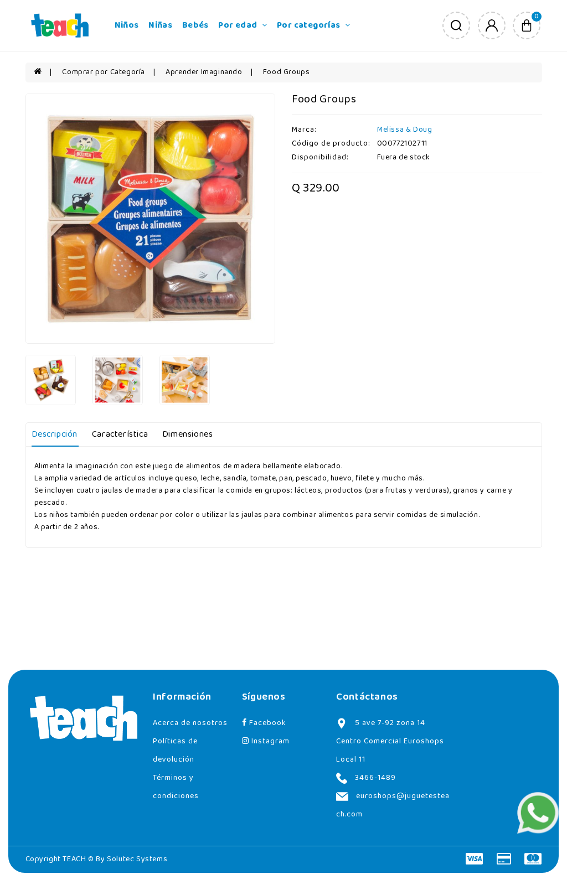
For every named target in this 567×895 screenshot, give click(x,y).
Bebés (195, 25)
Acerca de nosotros (190, 723)
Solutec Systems (137, 859)
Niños (127, 25)
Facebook (266, 723)
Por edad (238, 25)
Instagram (269, 741)
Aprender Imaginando (204, 72)
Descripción (55, 434)
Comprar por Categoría (103, 72)
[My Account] (492, 25)
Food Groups (286, 72)
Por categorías (309, 25)
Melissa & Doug (404, 129)
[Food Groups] (150, 219)
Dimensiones (187, 434)
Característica (120, 434)
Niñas (160, 25)
